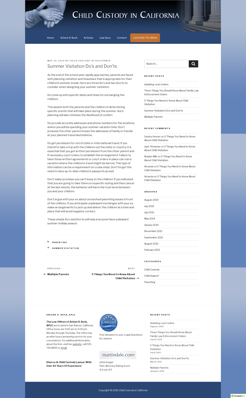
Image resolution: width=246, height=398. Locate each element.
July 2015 (149, 212)
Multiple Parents (153, 116)
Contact (122, 37)
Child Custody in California (90, 61)
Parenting (59, 242)
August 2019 (151, 199)
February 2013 (152, 249)
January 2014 (151, 224)
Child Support (151, 275)
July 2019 (149, 206)
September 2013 (153, 237)
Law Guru (105, 37)
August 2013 (151, 243)
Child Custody (151, 269)
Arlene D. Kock (68, 37)
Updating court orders (156, 84)
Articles (88, 37)
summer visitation (65, 248)
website (77, 344)
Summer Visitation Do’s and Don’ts (163, 110)
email (64, 347)
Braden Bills (150, 156)
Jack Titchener (152, 146)
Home (50, 37)
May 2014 (149, 218)
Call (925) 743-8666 (145, 37)
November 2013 (153, 231)
